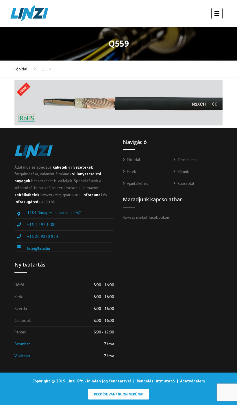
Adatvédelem (192, 381)
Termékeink (187, 159)
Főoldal (20, 69)
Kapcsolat (185, 183)
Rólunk (183, 171)
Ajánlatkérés (137, 183)
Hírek (131, 171)
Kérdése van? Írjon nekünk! (118, 394)
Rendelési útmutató (156, 381)
